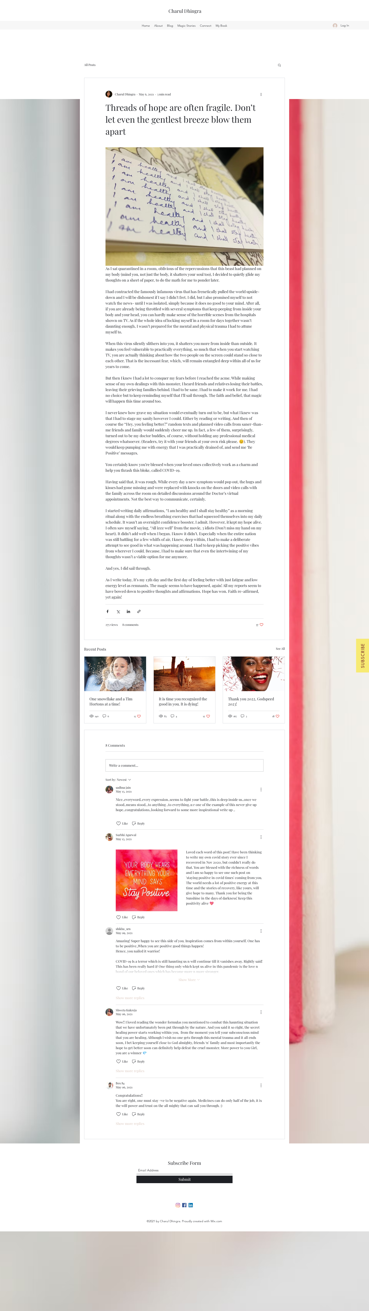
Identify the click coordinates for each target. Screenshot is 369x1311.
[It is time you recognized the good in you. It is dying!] (184, 674)
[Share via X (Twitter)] (118, 611)
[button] (362, 655)
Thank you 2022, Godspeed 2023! (251, 701)
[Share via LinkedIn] (128, 611)
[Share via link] (139, 611)
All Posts (89, 65)
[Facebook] (184, 1205)
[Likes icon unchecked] (118, 823)
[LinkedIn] (191, 1205)
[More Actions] (261, 789)
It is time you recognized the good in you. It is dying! (183, 701)
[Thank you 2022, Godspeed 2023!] (254, 674)
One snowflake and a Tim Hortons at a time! (110, 701)
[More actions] (261, 94)
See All (280, 649)
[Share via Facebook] (107, 611)
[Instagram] (178, 1205)
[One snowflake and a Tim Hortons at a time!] (115, 674)
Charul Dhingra (184, 11)
